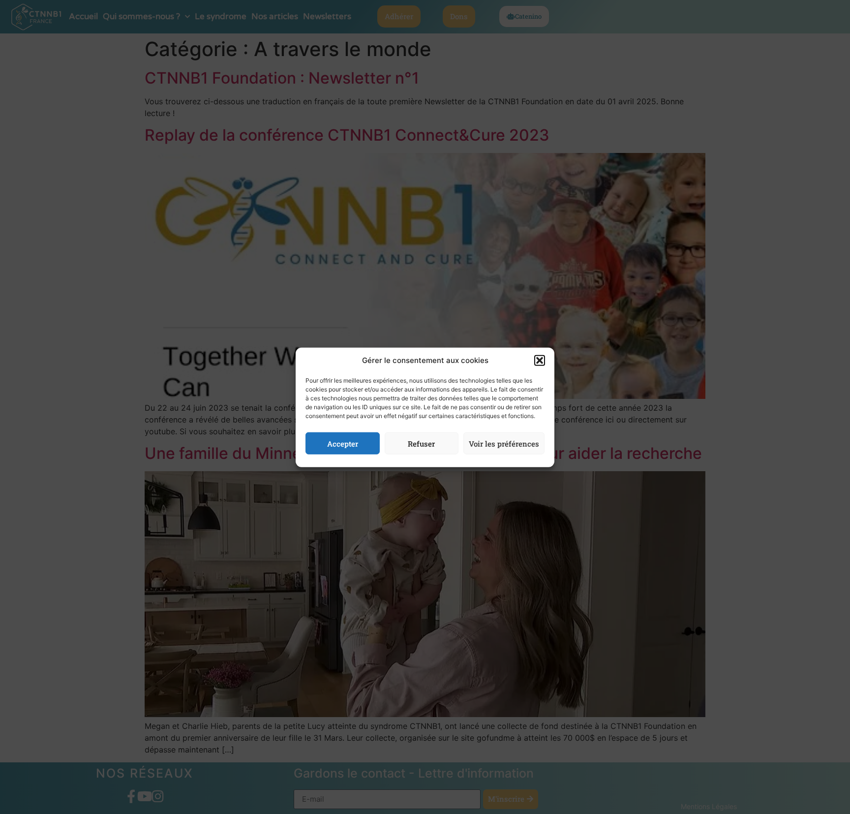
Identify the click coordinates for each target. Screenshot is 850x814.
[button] (540, 360)
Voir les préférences (504, 443)
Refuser (421, 443)
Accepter (342, 443)
